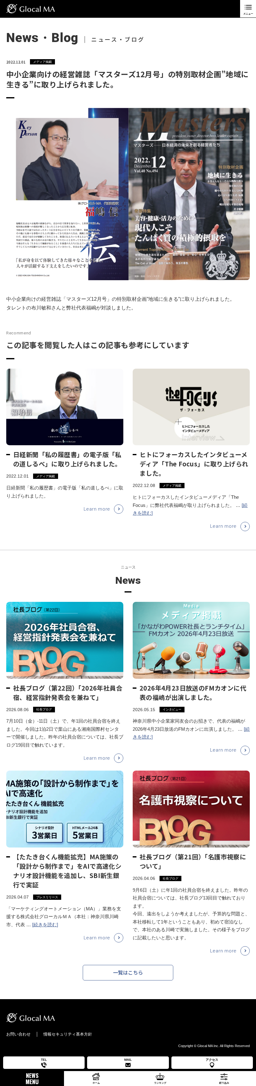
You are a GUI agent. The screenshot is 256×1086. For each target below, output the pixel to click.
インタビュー (172, 709)
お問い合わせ (18, 1034)
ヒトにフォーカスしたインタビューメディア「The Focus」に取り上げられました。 (194, 464)
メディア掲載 (42, 62)
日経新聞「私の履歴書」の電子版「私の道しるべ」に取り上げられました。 (67, 459)
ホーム (96, 1082)
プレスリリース (47, 897)
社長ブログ (44, 709)
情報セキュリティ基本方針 (67, 1034)
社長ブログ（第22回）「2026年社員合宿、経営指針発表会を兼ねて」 (67, 692)
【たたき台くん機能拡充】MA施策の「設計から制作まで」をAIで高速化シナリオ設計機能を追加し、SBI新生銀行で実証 (67, 870)
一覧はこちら (128, 972)
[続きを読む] (45, 924)
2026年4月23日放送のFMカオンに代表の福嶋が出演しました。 (193, 692)
